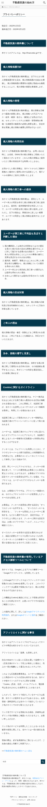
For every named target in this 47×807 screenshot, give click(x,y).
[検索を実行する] (43, 761)
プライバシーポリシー (18, 800)
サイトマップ (33, 797)
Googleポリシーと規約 (26, 615)
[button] (44, 2)
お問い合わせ (31, 800)
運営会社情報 (23, 797)
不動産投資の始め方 (23, 2)
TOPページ (13, 797)
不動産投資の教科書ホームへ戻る (18, 751)
